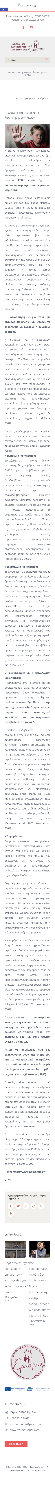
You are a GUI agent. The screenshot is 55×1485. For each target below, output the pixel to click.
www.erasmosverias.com (24, 1430)
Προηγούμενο (27, 98)
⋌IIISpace (41, 1470)
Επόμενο (43, 98)
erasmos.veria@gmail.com (25, 1424)
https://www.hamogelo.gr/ (29, 1172)
